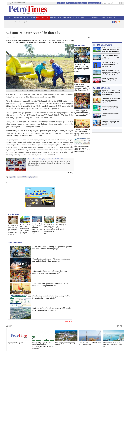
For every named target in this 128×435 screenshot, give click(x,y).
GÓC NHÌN (53, 17)
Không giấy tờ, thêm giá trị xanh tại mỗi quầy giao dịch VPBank (110, 107)
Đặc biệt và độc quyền (15, 343)
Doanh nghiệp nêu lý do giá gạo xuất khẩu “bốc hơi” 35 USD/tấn (46, 159)
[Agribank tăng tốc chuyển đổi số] (97, 115)
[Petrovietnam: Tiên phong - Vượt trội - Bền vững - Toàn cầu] (114, 335)
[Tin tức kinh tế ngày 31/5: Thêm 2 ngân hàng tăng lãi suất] (61, 219)
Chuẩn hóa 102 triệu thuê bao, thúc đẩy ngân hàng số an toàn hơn (110, 122)
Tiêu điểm (32, 17)
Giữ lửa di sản (61, 3)
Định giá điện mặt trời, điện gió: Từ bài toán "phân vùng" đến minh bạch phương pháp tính (111, 49)
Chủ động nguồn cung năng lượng (65, 344)
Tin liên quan (13, 214)
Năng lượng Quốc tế (71, 3)
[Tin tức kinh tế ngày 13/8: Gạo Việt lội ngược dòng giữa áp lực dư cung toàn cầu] (25, 219)
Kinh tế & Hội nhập (43, 17)
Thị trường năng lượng (102, 45)
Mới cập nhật (79, 45)
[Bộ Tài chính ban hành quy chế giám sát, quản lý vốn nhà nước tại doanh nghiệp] (20, 252)
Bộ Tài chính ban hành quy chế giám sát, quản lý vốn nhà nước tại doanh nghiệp (52, 248)
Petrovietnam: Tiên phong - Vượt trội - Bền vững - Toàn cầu (112, 344)
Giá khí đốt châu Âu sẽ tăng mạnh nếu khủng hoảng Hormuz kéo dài (110, 64)
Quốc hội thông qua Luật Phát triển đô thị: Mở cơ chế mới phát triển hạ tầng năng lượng (111, 72)
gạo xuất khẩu (22, 177)
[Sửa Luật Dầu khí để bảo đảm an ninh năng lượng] (90, 335)
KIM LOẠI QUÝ (110, 17)
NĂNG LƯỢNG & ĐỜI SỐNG (66, 17)
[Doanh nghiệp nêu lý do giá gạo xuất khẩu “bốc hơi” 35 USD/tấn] (16, 164)
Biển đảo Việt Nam (98, 17)
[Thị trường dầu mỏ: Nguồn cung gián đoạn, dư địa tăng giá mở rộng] (97, 57)
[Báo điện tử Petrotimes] (27, 10)
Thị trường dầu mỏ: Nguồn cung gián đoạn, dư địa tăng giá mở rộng (111, 57)
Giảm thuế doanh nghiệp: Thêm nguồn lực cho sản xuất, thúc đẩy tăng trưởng (51, 260)
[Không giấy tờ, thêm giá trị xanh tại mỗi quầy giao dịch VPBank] (97, 108)
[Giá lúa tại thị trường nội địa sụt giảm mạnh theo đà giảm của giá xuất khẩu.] (40, 66)
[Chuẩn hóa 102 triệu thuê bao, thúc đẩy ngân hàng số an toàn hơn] (97, 123)
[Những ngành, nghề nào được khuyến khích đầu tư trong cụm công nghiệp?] (20, 313)
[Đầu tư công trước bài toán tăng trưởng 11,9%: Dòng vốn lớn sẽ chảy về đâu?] (20, 301)
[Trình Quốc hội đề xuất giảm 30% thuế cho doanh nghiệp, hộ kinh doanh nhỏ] (20, 276)
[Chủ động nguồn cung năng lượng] (66, 335)
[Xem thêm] (68, 321)
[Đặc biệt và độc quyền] (19, 335)
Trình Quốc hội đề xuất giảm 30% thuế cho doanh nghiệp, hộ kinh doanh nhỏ (49, 272)
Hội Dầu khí (24, 17)
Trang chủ (11, 22)
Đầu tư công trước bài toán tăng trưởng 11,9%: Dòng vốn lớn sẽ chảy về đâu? (51, 297)
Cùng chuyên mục (15, 242)
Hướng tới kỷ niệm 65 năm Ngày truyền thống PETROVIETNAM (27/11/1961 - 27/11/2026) (42, 345)
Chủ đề (9, 326)
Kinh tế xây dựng (82, 3)
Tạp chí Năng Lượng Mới (94, 3)
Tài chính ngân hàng (101, 88)
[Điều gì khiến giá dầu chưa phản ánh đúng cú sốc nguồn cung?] (97, 80)
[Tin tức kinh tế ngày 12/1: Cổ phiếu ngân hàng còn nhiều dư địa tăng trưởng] (37, 219)
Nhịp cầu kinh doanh (32, 22)
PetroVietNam (13, 17)
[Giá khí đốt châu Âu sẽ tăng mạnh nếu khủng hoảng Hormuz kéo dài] (97, 65)
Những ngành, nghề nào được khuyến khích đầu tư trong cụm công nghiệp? (52, 309)
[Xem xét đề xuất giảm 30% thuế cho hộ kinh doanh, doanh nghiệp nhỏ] (20, 288)
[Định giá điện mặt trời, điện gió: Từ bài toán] (97, 49)
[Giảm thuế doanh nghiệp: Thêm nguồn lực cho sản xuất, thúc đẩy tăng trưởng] (20, 264)
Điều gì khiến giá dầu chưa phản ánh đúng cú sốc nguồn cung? (110, 79)
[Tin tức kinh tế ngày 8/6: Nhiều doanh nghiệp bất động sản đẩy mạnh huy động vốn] (49, 219)
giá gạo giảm (32, 177)
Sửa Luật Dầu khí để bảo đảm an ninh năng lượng (90, 344)
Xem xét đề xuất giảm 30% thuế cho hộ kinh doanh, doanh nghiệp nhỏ (50, 284)
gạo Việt (12, 177)
